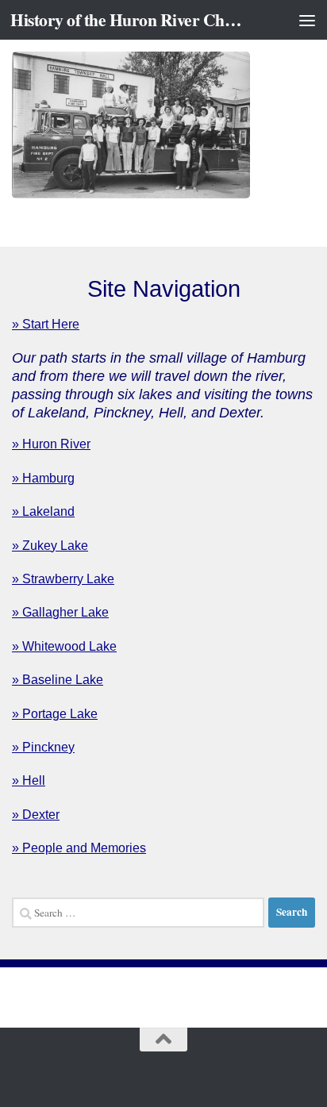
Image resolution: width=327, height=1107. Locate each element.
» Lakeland (43, 511)
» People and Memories (79, 848)
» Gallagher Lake (60, 612)
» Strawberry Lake (63, 579)
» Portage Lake (55, 714)
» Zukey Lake (50, 545)
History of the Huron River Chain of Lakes (128, 19)
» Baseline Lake (57, 679)
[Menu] (307, 20)
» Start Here (45, 324)
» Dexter (36, 814)
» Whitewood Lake (64, 646)
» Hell (28, 780)
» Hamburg (43, 478)
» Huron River (51, 444)
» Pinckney (43, 747)
